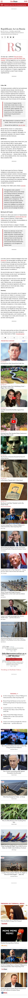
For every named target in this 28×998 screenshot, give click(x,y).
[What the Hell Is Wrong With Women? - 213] (14, 912)
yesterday (23, 185)
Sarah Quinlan (5, 31)
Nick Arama (3, 550)
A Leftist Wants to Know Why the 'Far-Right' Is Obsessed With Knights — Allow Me (14, 873)
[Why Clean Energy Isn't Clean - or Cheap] (14, 787)
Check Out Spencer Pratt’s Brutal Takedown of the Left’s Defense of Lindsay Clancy (13, 989)
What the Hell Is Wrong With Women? (11, 921)
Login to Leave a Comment (14, 659)
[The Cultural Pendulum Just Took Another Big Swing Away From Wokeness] (14, 736)
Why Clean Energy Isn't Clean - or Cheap (14, 797)
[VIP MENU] (25, 1)
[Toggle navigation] (2, 1)
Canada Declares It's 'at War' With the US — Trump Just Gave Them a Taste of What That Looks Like (13, 570)
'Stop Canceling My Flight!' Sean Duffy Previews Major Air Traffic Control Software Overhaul (14, 847)
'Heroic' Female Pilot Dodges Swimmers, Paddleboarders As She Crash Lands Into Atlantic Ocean (13, 593)
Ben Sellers (3, 619)
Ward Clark (14, 775)
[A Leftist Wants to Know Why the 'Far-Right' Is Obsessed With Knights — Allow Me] (14, 863)
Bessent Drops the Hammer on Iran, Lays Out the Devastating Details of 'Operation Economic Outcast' (13, 548)
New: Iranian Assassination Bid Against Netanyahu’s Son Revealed (14, 772)
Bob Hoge (3, 528)
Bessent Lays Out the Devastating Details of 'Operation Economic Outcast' (15, 5)
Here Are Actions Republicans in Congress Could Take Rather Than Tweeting (13, 58)
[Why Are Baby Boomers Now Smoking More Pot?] (14, 811)
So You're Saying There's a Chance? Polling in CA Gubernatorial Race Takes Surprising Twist (12, 525)
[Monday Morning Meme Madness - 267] (14, 934)
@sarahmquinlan (20, 334)
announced (3, 260)
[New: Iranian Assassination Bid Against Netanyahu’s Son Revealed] (14, 762)
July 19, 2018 (22, 125)
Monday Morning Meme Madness (10, 943)
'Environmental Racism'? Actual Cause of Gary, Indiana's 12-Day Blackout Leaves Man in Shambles (13, 639)
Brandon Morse (14, 749)
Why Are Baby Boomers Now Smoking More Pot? (14, 821)
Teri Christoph (4, 573)
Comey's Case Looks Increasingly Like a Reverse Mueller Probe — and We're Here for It (12, 616)
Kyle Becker (3, 597)
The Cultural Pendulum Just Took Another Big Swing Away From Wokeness (14, 746)
